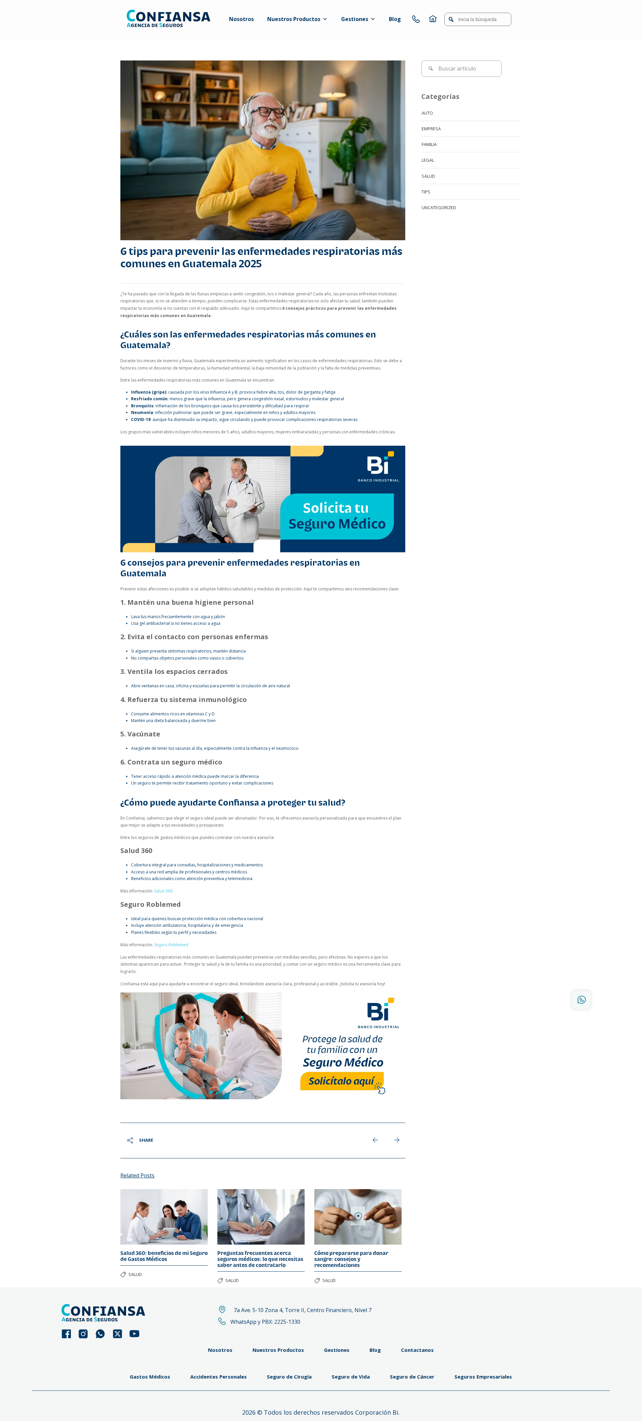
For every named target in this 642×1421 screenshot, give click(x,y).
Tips (426, 192)
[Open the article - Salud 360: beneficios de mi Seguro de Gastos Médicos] (164, 1217)
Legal (428, 160)
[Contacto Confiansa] (416, 19)
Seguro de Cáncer (412, 1376)
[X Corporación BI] (120, 1334)
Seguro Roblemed (171, 945)
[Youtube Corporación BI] (137, 1334)
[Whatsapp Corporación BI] (103, 1334)
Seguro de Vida (351, 1376)
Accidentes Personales (218, 1376)
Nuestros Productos (293, 19)
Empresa (431, 129)
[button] (451, 19)
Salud (135, 1274)
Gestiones (354, 19)
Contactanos (417, 1349)
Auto (427, 113)
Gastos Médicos (150, 1376)
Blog (395, 19)
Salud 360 (163, 891)
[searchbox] (477, 19)
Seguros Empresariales (483, 1376)
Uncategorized (439, 207)
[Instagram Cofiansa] (86, 1334)
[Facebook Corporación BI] (69, 1334)
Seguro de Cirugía (289, 1376)
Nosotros (241, 19)
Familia (429, 144)
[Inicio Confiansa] (433, 19)
